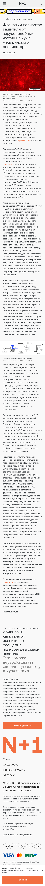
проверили (8, 582)
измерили (7, 164)
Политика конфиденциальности (34, 869)
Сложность (10, 764)
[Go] (4, 3)
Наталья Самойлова (10, 679)
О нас (6, 759)
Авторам (9, 775)
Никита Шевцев (9, 53)
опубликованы (24, 140)
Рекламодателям (14, 769)
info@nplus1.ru (26, 835)
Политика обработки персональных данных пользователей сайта (21, 863)
